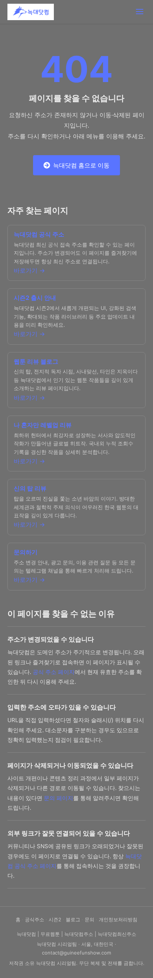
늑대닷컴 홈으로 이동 (81, 165)
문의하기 (26, 552)
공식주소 (34, 919)
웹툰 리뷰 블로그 (36, 361)
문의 (89, 919)
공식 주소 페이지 (54, 671)
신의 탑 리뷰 (30, 488)
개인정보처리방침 (118, 919)
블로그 (73, 919)
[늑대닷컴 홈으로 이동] (30, 12)
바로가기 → (29, 270)
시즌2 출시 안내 (35, 297)
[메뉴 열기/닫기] (140, 12)
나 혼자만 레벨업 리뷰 (43, 425)
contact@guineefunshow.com (76, 953)
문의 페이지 (58, 798)
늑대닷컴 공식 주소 (39, 234)
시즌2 (55, 919)
